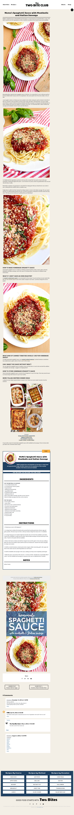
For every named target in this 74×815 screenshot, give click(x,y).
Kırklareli (8, 739)
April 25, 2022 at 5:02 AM (16, 712)
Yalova (8, 740)
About (63, 4)
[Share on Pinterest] (28, 679)
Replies (8, 720)
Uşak (8, 749)
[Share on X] (25, 679)
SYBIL (8, 712)
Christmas (60, 777)
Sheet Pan (37, 788)
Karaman (8, 744)
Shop (69, 4)
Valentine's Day (60, 792)
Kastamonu (9, 748)
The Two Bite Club (15, 724)
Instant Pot (37, 784)
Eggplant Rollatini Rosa (26, 437)
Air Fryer (37, 777)
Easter (60, 780)
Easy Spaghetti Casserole (26, 438)
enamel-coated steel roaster (11, 278)
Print (46, 451)
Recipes (13, 4)
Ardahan (8, 746)
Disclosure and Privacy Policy (35, 578)
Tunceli (8, 741)
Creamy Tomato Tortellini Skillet (26, 440)
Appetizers (13, 780)
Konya (8, 745)
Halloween (60, 784)
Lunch (14, 792)
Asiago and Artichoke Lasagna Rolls (26, 435)
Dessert (13, 784)
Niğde (8, 742)
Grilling (37, 780)
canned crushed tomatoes (28, 359)
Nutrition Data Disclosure (38, 577)
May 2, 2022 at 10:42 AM (28, 724)
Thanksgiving (60, 788)
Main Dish (14, 777)
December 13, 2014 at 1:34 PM (20, 700)
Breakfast (13, 788)
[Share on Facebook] (22, 679)
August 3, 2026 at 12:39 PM (19, 735)
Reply (8, 706)
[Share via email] (31, 679)
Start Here (6, 4)
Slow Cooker (37, 792)
